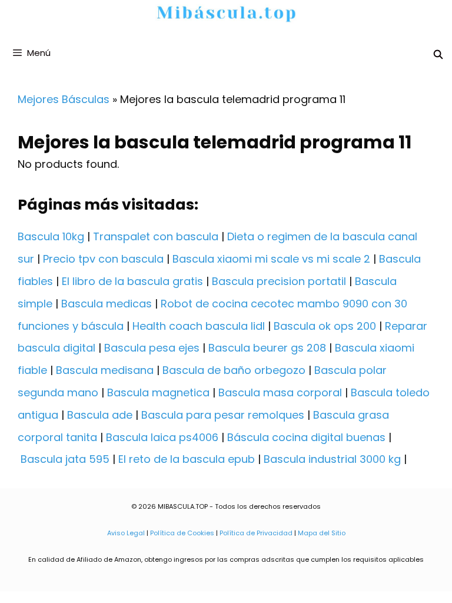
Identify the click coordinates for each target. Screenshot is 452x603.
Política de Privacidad (256, 533)
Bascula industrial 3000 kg (332, 459)
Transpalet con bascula (155, 236)
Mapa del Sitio (321, 533)
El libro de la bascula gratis (132, 281)
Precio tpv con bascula (103, 258)
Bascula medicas (106, 303)
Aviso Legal (126, 533)
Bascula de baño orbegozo (233, 370)
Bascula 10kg (51, 236)
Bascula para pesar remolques (222, 414)
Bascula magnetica (158, 392)
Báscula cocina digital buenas (306, 437)
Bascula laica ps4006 (162, 437)
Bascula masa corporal (280, 392)
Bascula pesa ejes (152, 347)
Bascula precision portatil (279, 281)
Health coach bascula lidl (198, 326)
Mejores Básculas (63, 99)
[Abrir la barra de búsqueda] (438, 54)
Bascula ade (99, 414)
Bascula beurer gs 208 (267, 347)
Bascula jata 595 (65, 459)
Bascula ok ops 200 (325, 326)
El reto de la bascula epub (186, 459)
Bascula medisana (105, 370)
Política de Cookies (182, 533)
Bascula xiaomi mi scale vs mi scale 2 (271, 258)
